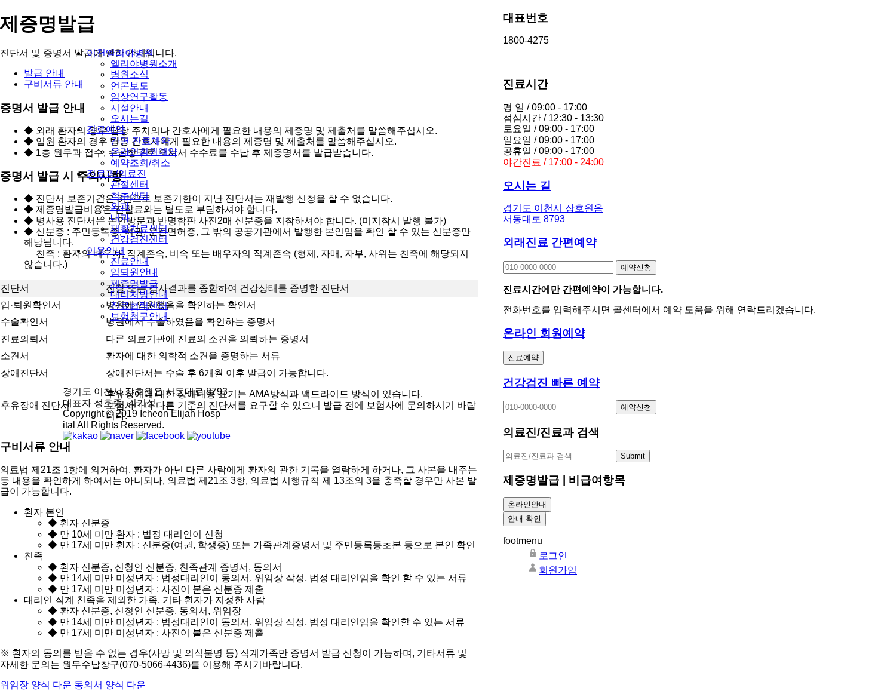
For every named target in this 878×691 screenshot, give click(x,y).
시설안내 (129, 108)
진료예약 (106, 129)
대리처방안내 (139, 294)
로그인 (553, 556)
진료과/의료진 (116, 173)
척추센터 (129, 196)
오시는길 (129, 118)
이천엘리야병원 (120, 53)
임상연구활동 (139, 96)
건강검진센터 (139, 239)
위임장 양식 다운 (36, 685)
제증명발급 (134, 283)
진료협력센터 (139, 305)
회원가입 (558, 570)
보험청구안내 (139, 316)
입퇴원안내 (134, 272)
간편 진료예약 (140, 141)
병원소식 (129, 74)
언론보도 (129, 86)
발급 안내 (44, 73)
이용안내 (106, 250)
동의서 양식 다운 (110, 685)
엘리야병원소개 (143, 64)
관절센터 (129, 184)
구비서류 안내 (54, 84)
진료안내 (129, 261)
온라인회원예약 (143, 151)
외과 (120, 206)
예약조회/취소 (140, 163)
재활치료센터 (139, 228)
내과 (120, 218)
